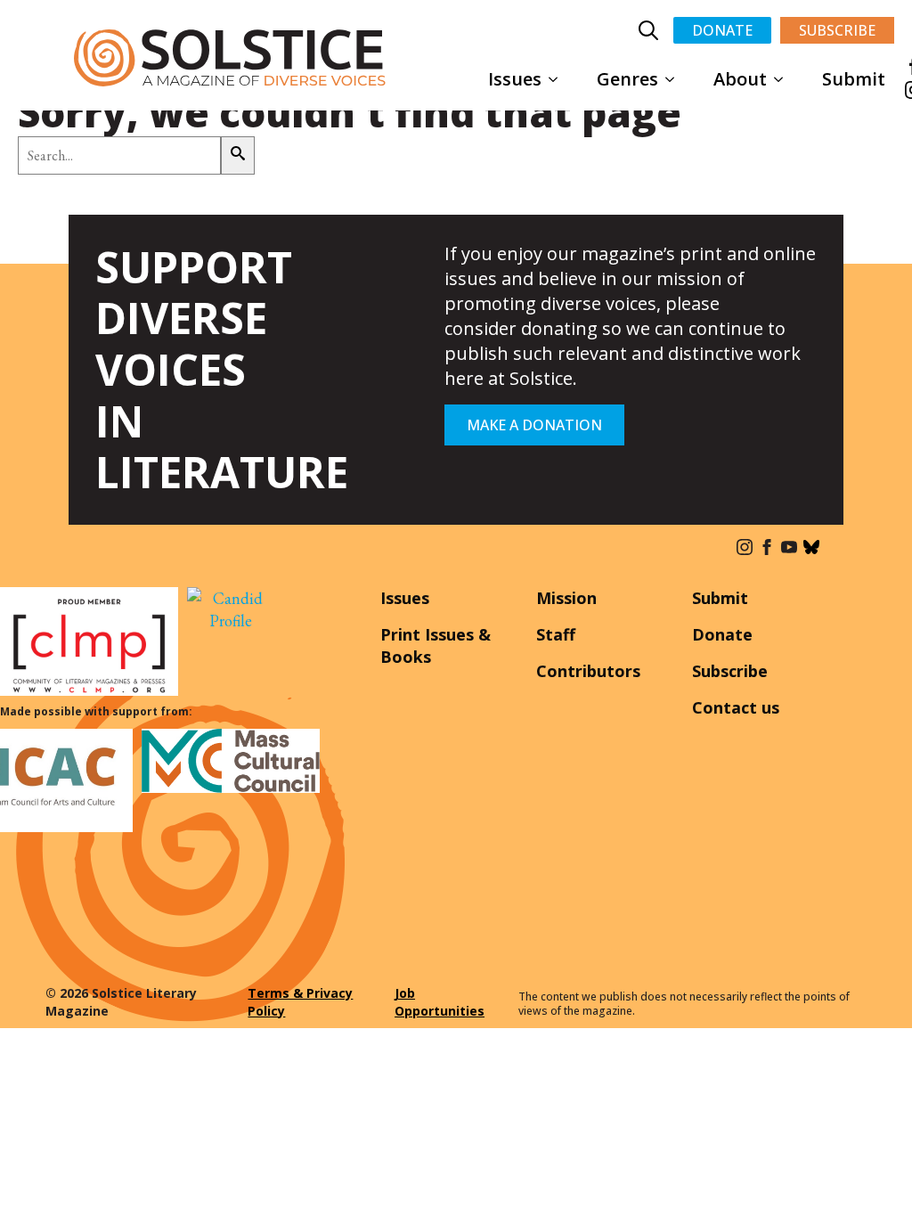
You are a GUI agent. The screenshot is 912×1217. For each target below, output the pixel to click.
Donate (722, 634)
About (740, 79)
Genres (627, 79)
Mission (566, 597)
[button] (238, 155)
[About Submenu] (784, 79)
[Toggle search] (648, 30)
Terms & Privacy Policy (300, 1001)
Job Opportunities (439, 1001)
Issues (515, 79)
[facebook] (767, 547)
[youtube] (789, 547)
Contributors (588, 671)
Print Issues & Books (435, 645)
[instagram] (744, 547)
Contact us (735, 707)
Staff (555, 634)
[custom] (811, 547)
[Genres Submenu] (675, 79)
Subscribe (730, 671)
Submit (853, 79)
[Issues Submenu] (558, 79)
